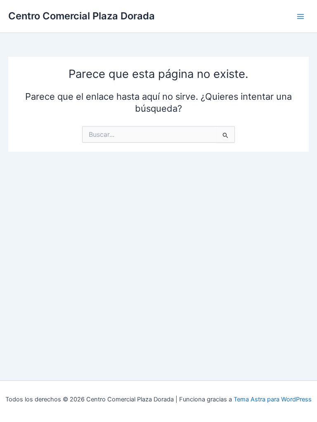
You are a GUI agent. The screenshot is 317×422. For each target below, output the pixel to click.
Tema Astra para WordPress (273, 399)
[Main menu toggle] (300, 16)
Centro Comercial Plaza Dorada (81, 16)
